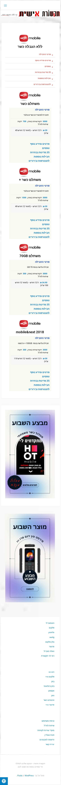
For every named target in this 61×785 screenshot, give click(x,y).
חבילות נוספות (44, 78)
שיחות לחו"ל (49, 725)
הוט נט (51, 672)
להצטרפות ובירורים (42, 84)
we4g (52, 637)
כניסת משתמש (48, 721)
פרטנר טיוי (50, 705)
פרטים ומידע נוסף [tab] (40, 143)
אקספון (51, 691)
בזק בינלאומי (49, 686)
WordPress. (25, 776)
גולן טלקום (49, 642)
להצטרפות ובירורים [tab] (39, 160)
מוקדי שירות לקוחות (45, 730)
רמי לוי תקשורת (47, 656)
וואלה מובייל (49, 651)
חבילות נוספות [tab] (42, 156)
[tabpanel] (30, 127)
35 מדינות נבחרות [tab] (40, 152)
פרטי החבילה (45, 54)
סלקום (51, 628)
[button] (30, 54)
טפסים (48, 66)
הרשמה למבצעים (47, 740)
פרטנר (51, 646)
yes (52, 695)
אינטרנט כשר (49, 700)
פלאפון (51, 632)
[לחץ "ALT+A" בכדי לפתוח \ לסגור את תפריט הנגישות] (4, 781)
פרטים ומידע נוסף (43, 60)
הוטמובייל (50, 623)
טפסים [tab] (46, 148)
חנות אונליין (49, 735)
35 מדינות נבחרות (43, 72)
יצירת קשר (50, 744)
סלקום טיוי (49, 676)
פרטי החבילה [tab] (42, 109)
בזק (52, 681)
